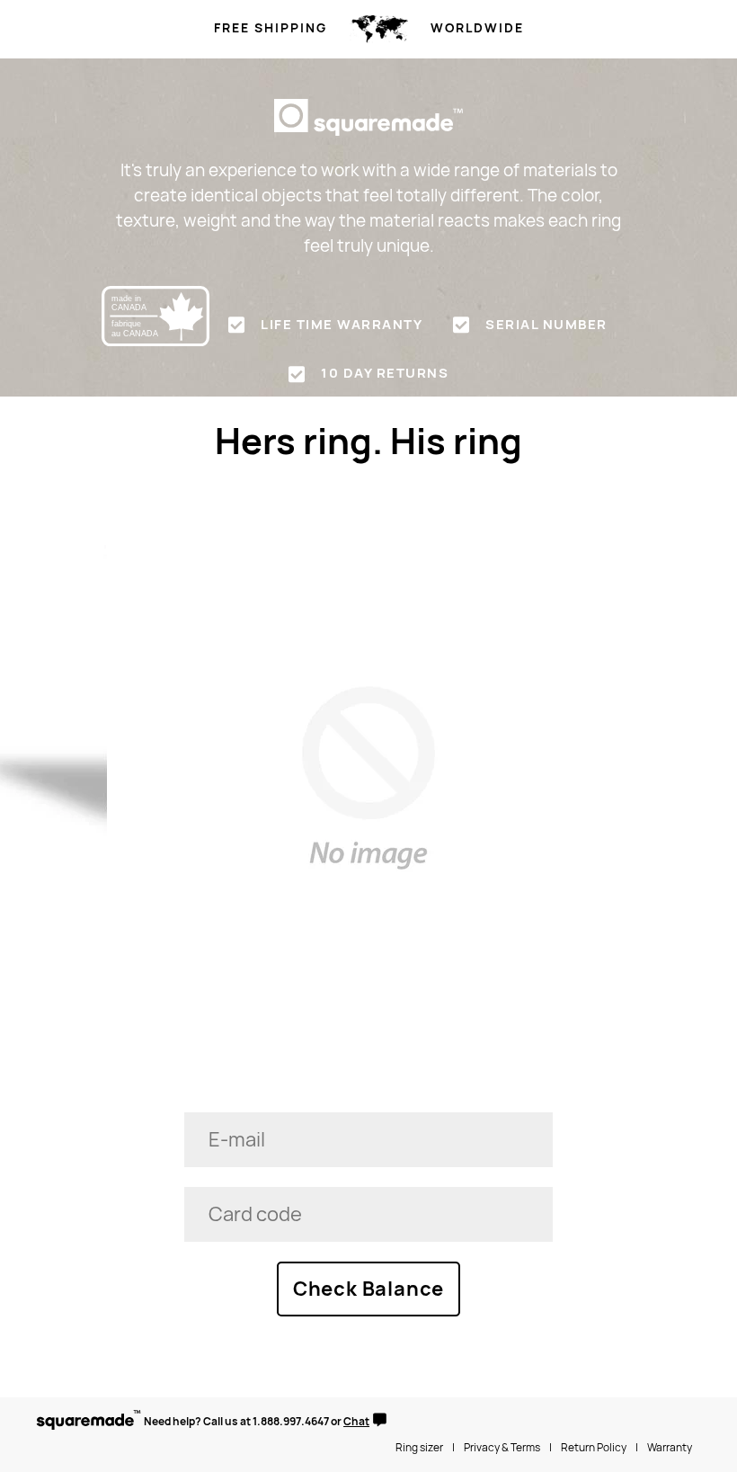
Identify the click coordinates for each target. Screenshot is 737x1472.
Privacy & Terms (502, 1448)
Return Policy (593, 1448)
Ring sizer (419, 1448)
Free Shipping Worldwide (369, 28)
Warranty (669, 1448)
